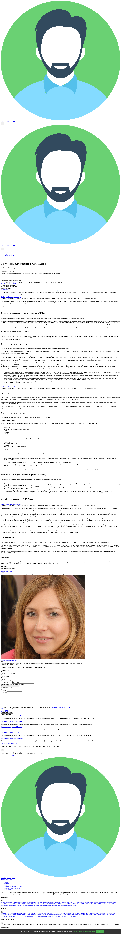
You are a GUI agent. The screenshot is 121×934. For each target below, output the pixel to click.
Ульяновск (4, 903)
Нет (5, 566)
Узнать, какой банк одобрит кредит (10, 685)
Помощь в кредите (9, 255)
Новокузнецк (57, 903)
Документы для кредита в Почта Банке (12, 738)
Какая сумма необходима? (8, 681)
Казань (52, 902)
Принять (100, 931)
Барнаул (9, 903)
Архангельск (64, 905)
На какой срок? (5, 682)
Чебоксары (111, 903)
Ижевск (114, 902)
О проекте (7, 882)
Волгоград (76, 902)
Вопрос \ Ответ (8, 254)
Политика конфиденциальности (13, 886)
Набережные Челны (90, 903)
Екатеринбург (27, 902)
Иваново (19, 905)
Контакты (6, 883)
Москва (3, 902)
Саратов (97, 902)
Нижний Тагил (50, 905)
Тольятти (109, 902)
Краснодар (103, 902)
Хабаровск (45, 903)
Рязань (69, 903)
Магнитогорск (26, 905)
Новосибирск (19, 902)
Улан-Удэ (32, 905)
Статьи (6, 252)
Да (2, 566)
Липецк (99, 903)
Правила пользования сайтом (12, 888)
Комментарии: (5, 289)
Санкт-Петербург (10, 902)
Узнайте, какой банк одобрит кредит (11, 297)
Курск (14, 905)
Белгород (57, 905)
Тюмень (33, 903)
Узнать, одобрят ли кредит (8, 755)
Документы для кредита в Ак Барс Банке (12, 715)
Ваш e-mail (4, 692)
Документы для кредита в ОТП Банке (11, 727)
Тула (102, 903)
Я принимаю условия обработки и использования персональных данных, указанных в (36, 707)
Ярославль (22, 903)
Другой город (72, 905)
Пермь (81, 902)
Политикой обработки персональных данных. (84, 931)
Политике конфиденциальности (61, 707)
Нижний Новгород (36, 902)
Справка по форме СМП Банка (9, 743)
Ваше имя (3, 690)
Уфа (71, 902)
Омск (48, 902)
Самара (44, 902)
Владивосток (15, 903)
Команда (6, 885)
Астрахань (78, 903)
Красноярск (86, 902)
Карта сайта (7, 889)
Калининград (4, 905)
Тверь (37, 905)
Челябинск (57, 902)
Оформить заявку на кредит (8, 283)
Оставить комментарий (7, 712)
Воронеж (92, 902)
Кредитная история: (6, 684)
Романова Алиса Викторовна (9, 660)
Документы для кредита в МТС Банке (11, 721)
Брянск (11, 905)
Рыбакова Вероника (6, 571)
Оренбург (51, 903)
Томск (73, 903)
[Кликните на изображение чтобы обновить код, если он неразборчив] (6, 710)
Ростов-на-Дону (65, 902)
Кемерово (64, 903)
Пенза (83, 903)
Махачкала (38, 903)
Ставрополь (42, 905)
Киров (106, 903)
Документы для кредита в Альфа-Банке (12, 732)
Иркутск (28, 903)
